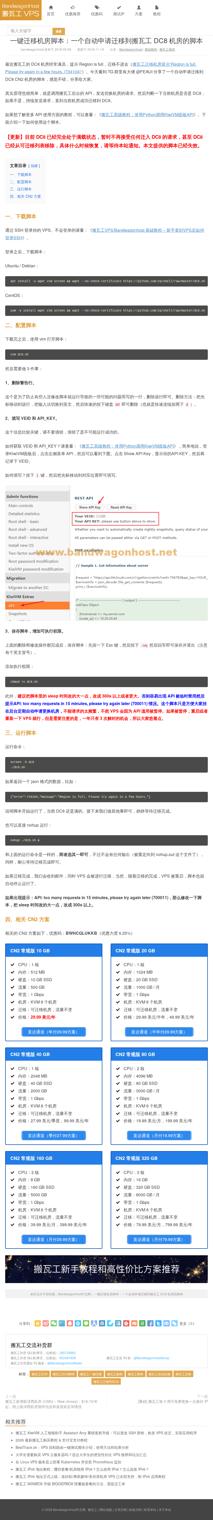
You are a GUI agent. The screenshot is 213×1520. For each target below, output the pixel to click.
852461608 (67, 1358)
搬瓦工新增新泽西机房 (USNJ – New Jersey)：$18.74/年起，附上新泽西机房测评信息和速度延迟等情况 (51, 1404)
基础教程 (151, 49)
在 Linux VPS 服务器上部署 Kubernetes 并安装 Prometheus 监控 (68, 1461)
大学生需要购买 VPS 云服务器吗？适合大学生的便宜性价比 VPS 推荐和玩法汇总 (81, 1454)
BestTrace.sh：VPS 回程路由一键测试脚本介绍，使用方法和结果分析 (72, 1447)
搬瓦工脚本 (135, 1374)
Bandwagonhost (130, 49)
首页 (51, 13)
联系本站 (150, 1509)
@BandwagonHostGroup (151, 1358)
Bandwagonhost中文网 (21, 10)
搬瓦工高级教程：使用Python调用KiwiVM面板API (147, 114)
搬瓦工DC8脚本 (64, 1374)
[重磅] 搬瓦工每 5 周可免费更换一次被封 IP (173, 1401)
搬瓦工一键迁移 (91, 1374)
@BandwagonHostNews (64, 1363)
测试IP (118, 13)
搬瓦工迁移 (183, 1374)
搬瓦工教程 (167, 49)
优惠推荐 (73, 13)
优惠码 (97, 13)
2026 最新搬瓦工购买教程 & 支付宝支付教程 (52, 1440)
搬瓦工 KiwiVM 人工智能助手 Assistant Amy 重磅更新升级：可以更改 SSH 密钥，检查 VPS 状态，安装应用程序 (106, 1432)
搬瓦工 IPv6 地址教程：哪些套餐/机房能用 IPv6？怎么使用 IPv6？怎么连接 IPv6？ (82, 1469)
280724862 (67, 1352)
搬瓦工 (92, 1509)
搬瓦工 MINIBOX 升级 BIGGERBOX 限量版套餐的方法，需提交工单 (70, 1483)
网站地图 (105, 1509)
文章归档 (120, 1509)
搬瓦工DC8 (40, 1374)
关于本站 (165, 1509)
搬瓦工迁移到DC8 (106, 1381)
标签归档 (135, 1509)
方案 (139, 13)
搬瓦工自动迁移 (159, 1374)
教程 (157, 13)
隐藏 (34, 165)
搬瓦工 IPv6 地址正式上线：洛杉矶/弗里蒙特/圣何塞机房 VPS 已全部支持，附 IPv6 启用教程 (90, 1476)
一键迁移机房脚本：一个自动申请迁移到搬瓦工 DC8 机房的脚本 (106, 40)
